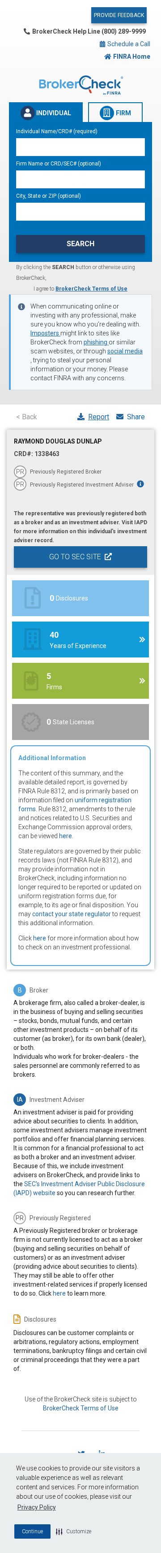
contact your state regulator (71, 914)
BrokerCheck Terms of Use (91, 289)
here (65, 836)
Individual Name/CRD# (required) (56, 131)
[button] (73, 1531)
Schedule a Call (128, 44)
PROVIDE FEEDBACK (119, 15)
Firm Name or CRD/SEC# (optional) (58, 164)
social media (125, 351)
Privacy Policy (36, 1507)
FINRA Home (131, 56)
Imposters (45, 333)
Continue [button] (32, 1531)
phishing (96, 342)
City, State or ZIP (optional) (48, 196)
